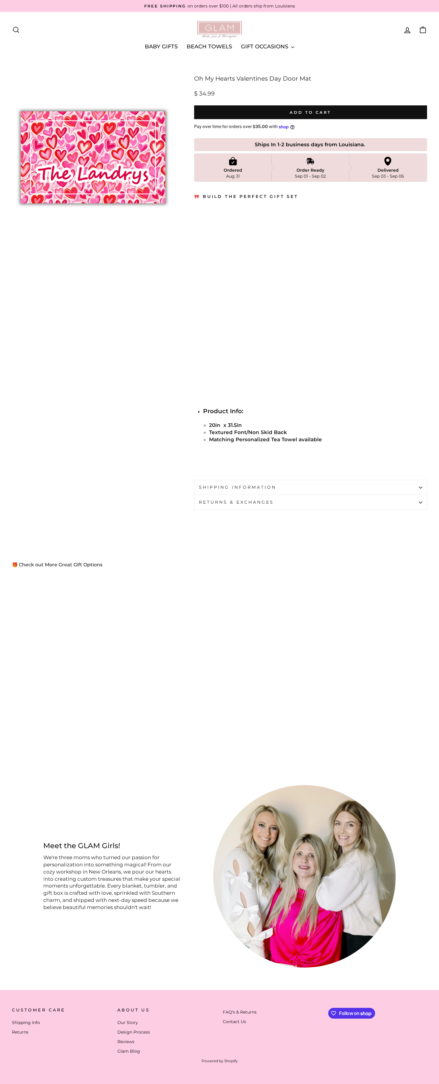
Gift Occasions (265, 46)
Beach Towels (209, 46)
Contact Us (234, 1021)
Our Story (127, 1022)
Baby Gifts (161, 46)
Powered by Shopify (220, 1061)
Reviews (125, 1041)
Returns (20, 1032)
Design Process (133, 1032)
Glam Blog (128, 1051)
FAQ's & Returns (240, 1012)
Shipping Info (26, 1022)
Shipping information (238, 487)
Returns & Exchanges (236, 502)
